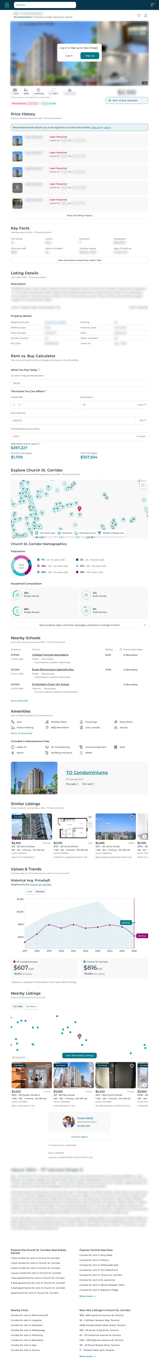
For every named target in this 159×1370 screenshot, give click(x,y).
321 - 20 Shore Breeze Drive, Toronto (100, 1345)
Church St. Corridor (43, 17)
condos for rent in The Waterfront (99, 1270)
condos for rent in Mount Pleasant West (102, 1285)
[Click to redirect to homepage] (7, 5)
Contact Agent (79, 1136)
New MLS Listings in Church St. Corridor (105, 1310)
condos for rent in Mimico (94, 1260)
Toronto (68, 17)
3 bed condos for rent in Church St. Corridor (35, 1268)
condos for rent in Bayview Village (99, 1290)
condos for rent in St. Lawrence (97, 1280)
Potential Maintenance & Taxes (25, 429)
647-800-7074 (83, 1126)
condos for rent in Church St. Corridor (101, 1275)
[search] (53, 5)
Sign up (90, 55)
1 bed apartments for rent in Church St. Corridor (38, 1278)
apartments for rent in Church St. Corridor (35, 1292)
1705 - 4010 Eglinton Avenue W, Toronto (101, 1340)
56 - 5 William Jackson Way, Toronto (99, 1320)
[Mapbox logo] (18, 535)
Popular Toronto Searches (96, 1250)
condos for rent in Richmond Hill (29, 1315)
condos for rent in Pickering (27, 1335)
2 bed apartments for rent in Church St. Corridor (38, 1283)
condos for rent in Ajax (24, 1345)
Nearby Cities (19, 1310)
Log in (69, 55)
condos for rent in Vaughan (26, 1320)
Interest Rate (17, 397)
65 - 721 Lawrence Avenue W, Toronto (100, 1335)
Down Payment (18, 413)
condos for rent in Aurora (25, 1350)
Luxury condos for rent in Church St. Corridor (36, 1273)
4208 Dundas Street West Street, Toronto (103, 1325)
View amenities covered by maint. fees (79, 260)
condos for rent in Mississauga (28, 1330)
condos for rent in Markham (27, 1325)
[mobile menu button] (154, 5)
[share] (145, 15)
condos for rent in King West (96, 1255)
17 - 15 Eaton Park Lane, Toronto (97, 1350)
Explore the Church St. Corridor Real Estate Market (38, 1251)
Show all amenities (21, 733)
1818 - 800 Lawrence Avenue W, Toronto (102, 1315)
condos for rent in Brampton (27, 1340)
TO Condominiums (23, 17)
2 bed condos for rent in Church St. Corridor (35, 1263)
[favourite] (139, 15)
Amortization (86, 397)
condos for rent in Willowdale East (99, 1265)
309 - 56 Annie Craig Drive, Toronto (99, 1330)
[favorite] (48, 817)
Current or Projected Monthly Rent (27, 375)
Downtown (58, 17)
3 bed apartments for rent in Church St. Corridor (38, 1288)
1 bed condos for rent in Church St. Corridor (35, 1258)
